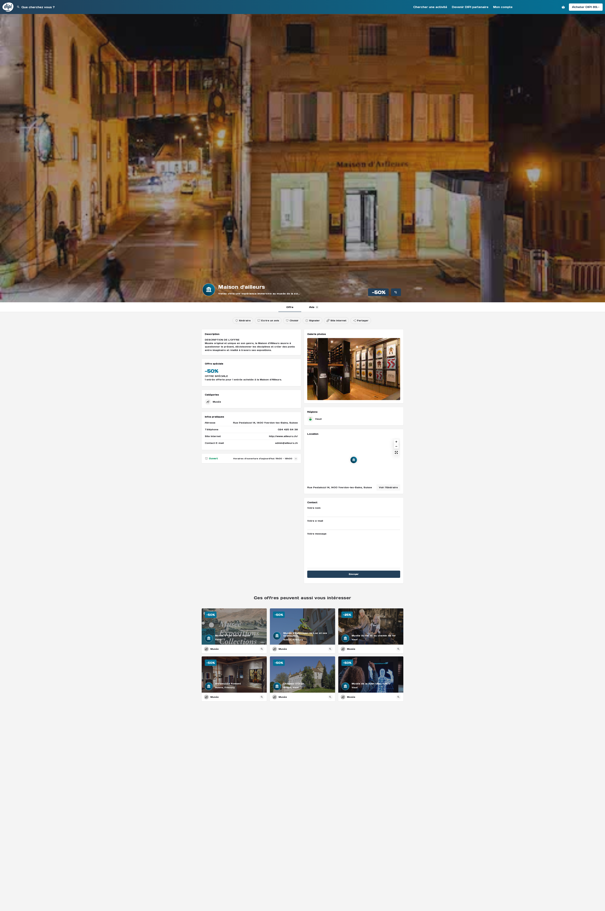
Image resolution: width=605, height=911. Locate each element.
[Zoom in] (396, 441)
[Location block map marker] (353, 460)
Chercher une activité (430, 7)
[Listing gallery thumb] (353, 369)
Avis (313, 307)
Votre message (316, 533)
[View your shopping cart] (563, 7)
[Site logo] (8, 6)
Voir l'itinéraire (388, 487)
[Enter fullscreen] (396, 452)
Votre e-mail (315, 520)
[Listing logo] (208, 289)
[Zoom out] (396, 446)
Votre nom (313, 508)
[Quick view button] (261, 649)
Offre (289, 307)
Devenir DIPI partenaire (470, 7)
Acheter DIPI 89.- (585, 7)
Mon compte (503, 7)
